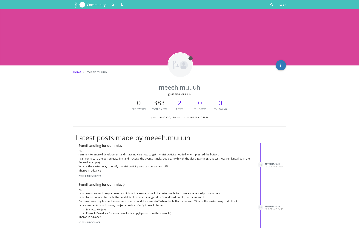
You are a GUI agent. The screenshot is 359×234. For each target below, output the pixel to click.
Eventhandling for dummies (100, 145)
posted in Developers (90, 176)
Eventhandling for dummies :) (102, 184)
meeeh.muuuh (272, 164)
